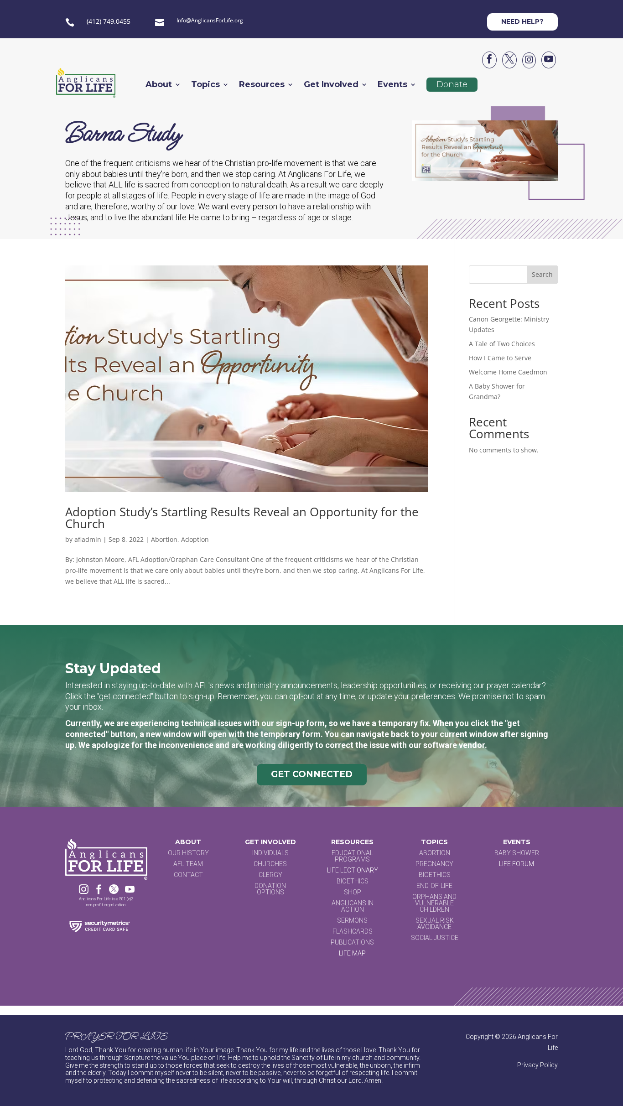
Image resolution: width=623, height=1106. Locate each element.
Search (542, 274)
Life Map (352, 953)
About (158, 85)
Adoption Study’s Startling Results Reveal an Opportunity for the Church (242, 518)
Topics (205, 85)
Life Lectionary (352, 870)
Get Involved (331, 85)
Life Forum (516, 863)
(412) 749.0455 (108, 21)
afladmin (87, 539)
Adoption (195, 539)
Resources (262, 85)
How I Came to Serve (500, 357)
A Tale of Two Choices (502, 343)
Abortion (164, 539)
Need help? (522, 21)
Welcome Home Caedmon (508, 372)
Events (392, 85)
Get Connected (312, 774)
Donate (451, 84)
